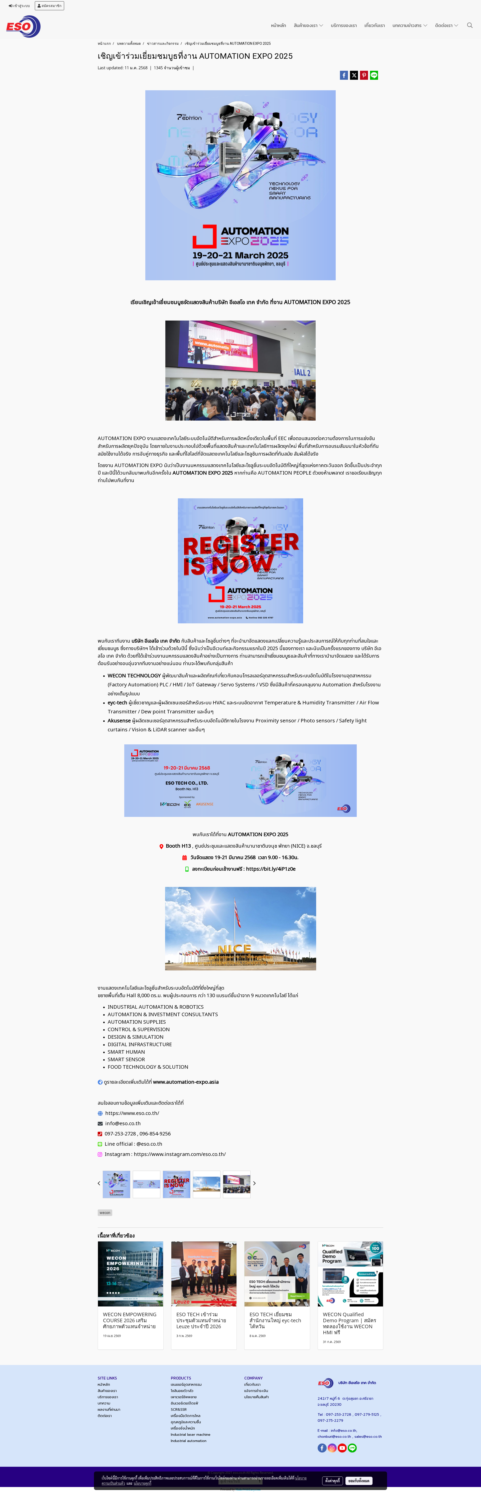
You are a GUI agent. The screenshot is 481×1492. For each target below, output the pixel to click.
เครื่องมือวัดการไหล (185, 1415)
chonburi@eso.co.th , (336, 1436)
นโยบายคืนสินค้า (256, 1397)
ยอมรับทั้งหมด (359, 1480)
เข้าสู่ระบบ (21, 6)
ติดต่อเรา (444, 25)
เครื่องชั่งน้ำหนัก (183, 1428)
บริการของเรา (344, 25)
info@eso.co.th (343, 1430)
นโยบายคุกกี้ (142, 1483)
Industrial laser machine (190, 1434)
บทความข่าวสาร (408, 25)
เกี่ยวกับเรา (375, 25)
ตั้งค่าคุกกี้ (332, 1480)
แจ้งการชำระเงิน (256, 1390)
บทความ (104, 1403)
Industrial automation (188, 1440)
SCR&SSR (179, 1409)
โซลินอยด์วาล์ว (182, 1390)
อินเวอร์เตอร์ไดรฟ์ (184, 1403)
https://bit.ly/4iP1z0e (271, 869)
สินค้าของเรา (306, 25)
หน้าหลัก (278, 25)
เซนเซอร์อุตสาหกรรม (186, 1384)
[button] (469, 25)
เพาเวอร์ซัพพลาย (184, 1397)
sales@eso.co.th (368, 1436)
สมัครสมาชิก (51, 6)
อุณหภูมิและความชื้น (186, 1422)
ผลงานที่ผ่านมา (109, 1409)
